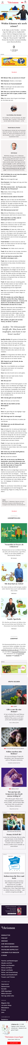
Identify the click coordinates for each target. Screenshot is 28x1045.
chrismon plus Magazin (10, 952)
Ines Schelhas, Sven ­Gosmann (14, 115)
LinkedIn (16, 655)
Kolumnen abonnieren (9, 947)
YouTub (9, 163)
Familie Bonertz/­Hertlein (14, 127)
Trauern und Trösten (8, 977)
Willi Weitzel (15, 50)
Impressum (5, 984)
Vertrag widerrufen (7, 996)
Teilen (13, 72)
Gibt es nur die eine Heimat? (14, 710)
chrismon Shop (6, 1005)
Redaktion (4, 1019)
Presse (3, 1010)
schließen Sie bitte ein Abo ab (9, 650)
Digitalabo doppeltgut (9, 950)
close (26, 1022)
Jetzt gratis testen (14, 1042)
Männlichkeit (15, 789)
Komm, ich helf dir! (14, 834)
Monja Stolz (12, 808)
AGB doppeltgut (6, 991)
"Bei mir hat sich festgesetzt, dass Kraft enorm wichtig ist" (14, 794)
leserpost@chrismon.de (19, 652)
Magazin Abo (5, 1003)
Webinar (4, 941)
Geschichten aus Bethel (14, 831)
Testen (21, 2)
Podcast (4, 938)
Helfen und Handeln (8, 965)
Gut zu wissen (20, 165)
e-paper (4, 955)
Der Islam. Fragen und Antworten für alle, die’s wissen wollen (14, 168)
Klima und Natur (6, 968)
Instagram (21, 654)
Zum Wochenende (7, 944)
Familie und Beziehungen (9, 961)
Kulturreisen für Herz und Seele (14, 877)
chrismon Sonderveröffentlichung (14, 873)
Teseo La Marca (12, 722)
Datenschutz (5, 986)
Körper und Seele (7, 970)
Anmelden (25, 2)
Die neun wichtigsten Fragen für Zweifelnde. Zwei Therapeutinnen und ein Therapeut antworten (14, 758)
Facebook (8, 655)
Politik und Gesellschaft (9, 975)
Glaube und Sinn (6, 963)
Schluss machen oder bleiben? (15, 748)
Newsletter (5, 935)
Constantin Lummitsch (12, 763)
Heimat (15, 706)
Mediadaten (5, 1008)
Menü (2, 3)
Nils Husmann (14, 558)
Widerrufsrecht (6, 993)
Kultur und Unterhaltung (9, 972)
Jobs (2, 1012)
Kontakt (4, 989)
